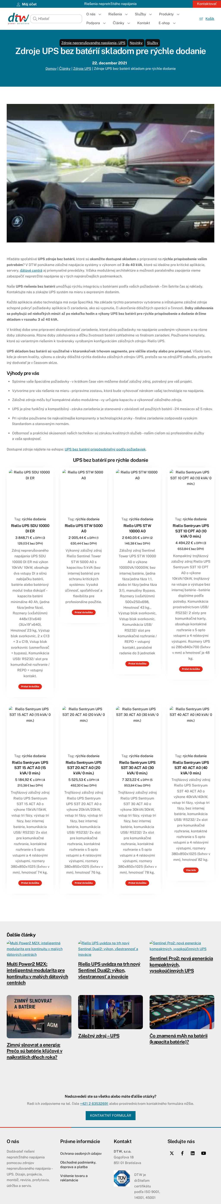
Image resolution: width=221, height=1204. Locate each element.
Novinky (136, 43)
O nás (90, 14)
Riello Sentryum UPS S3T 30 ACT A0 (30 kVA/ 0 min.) (137, 767)
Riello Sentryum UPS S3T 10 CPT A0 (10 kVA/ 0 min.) (191, 530)
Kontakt (143, 23)
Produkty (166, 14)
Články (118, 23)
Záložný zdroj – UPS (98, 1035)
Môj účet (29, 4)
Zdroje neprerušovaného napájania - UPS (93, 43)
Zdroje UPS (82, 69)
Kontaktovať (207, 4)
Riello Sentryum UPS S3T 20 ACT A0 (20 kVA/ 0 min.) (84, 767)
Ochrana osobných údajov (81, 1153)
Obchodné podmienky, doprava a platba (78, 1164)
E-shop (164, 23)
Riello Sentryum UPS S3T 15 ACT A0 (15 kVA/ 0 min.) (30, 767)
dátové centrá (31, 270)
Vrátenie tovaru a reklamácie (74, 1178)
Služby (140, 14)
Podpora (93, 23)
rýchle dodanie (34, 519)
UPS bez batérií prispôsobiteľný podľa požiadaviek (105, 449)
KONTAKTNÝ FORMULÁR (110, 1115)
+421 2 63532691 (94, 1104)
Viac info (191, 870)
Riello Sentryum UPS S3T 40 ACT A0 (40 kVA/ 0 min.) (191, 767)
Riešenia (115, 14)
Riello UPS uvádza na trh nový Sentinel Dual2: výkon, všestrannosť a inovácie (109, 970)
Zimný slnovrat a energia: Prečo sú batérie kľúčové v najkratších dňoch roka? (34, 1051)
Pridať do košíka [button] (30, 686)
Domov (51, 69)
